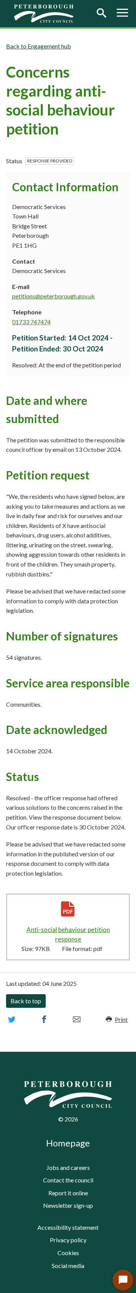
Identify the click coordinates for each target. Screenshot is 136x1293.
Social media (68, 1265)
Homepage (68, 1142)
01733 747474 (31, 321)
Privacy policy (68, 1239)
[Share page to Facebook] (44, 1019)
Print (121, 1019)
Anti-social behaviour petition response (68, 934)
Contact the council (68, 1180)
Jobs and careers (68, 1167)
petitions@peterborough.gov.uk (53, 296)
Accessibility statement (68, 1227)
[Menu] (122, 13)
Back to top (26, 1000)
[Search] (101, 13)
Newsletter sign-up (68, 1205)
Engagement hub (49, 46)
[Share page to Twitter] (11, 1019)
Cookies (68, 1252)
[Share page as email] (76, 1019)
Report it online (68, 1192)
